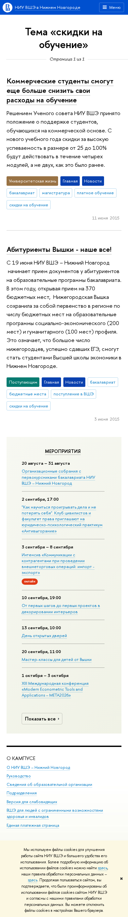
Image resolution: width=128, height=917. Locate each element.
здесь (102, 868)
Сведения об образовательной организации (49, 784)
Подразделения (22, 793)
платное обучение (95, 193)
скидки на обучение (28, 205)
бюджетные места (27, 394)
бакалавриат (22, 193)
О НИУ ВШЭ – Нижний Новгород (38, 767)
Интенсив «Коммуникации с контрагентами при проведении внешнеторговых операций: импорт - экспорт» (58, 564)
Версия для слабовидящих (32, 802)
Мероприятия (63, 451)
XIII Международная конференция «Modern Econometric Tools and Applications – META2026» (55, 689)
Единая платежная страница (33, 825)
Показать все (40, 718)
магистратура (56, 193)
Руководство (19, 776)
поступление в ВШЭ (73, 394)
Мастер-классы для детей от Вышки (57, 659)
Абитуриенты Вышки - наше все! (59, 249)
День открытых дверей (44, 635)
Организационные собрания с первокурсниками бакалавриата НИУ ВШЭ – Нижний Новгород (58, 477)
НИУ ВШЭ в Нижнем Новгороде (47, 7)
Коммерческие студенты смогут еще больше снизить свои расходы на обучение (60, 90)
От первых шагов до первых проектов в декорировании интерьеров (61, 608)
